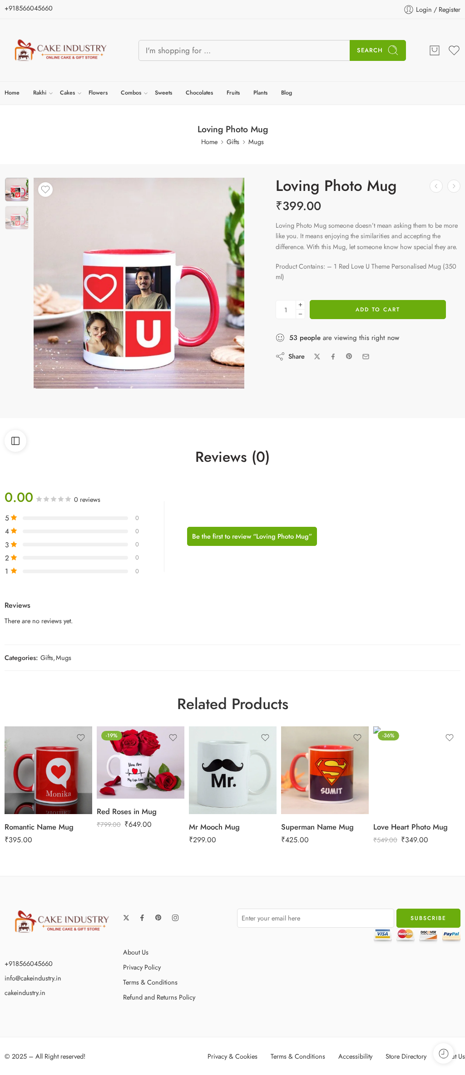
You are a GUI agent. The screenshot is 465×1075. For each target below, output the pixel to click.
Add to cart (378, 309)
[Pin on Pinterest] (349, 356)
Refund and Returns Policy (159, 997)
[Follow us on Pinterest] (158, 917)
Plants (260, 93)
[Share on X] (317, 356)
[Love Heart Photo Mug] (453, 186)
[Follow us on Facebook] (142, 917)
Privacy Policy (142, 967)
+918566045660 (29, 8)
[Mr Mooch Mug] (233, 770)
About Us (135, 952)
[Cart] (434, 50)
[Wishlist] (45, 189)
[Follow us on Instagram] (175, 918)
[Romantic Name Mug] (48, 770)
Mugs (256, 141)
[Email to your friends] (366, 356)
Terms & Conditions (150, 982)
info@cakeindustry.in (33, 978)
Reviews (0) (232, 457)
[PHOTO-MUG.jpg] (17, 189)
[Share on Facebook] (333, 356)
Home (12, 93)
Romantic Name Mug (39, 826)
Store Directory (406, 1056)
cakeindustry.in (25, 992)
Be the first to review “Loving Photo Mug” (252, 536)
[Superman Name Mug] (325, 770)
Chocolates (199, 93)
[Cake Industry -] (60, 50)
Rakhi (39, 93)
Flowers (98, 93)
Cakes (67, 93)
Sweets (163, 93)
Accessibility (355, 1056)
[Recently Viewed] (443, 1053)
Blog (286, 93)
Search (370, 50)
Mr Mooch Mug (214, 826)
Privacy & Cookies (232, 1056)
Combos (131, 93)
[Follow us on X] (126, 918)
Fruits (233, 93)
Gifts (233, 141)
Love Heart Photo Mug (410, 826)
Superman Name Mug (317, 826)
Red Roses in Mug (127, 811)
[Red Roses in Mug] (436, 186)
